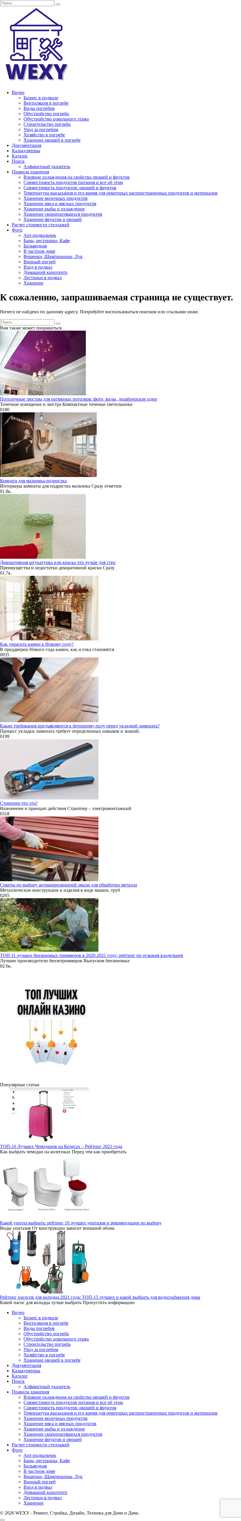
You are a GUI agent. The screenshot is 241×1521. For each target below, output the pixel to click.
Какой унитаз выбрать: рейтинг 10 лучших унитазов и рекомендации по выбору (81, 1222)
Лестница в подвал (43, 277)
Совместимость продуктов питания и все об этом (73, 182)
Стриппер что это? (19, 803)
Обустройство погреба (46, 113)
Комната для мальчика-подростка (33, 480)
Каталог (20, 155)
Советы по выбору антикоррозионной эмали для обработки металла (68, 884)
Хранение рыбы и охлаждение (54, 208)
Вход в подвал (38, 267)
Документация (26, 145)
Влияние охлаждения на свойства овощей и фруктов (77, 177)
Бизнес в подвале (41, 97)
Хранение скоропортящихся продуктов (63, 214)
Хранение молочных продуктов (56, 198)
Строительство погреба (47, 124)
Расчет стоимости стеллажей (40, 224)
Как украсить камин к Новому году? (36, 644)
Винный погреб (40, 261)
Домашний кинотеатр (45, 272)
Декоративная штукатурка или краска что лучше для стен (58, 562)
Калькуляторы (26, 150)
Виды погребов (39, 108)
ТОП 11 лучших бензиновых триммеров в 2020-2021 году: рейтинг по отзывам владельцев (91, 955)
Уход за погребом (41, 129)
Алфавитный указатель (47, 166)
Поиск (18, 161)
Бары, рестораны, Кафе (47, 240)
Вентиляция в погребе (46, 103)
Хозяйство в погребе (44, 134)
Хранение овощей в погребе (52, 140)
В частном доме (39, 251)
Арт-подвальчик (40, 235)
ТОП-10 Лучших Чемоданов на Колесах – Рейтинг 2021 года (61, 1146)
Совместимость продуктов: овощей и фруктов (70, 187)
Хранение (33, 282)
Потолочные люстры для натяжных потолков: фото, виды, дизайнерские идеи (78, 398)
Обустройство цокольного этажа (56, 118)
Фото (17, 229)
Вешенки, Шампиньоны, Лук (53, 256)
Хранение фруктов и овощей (53, 219)
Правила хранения (30, 171)
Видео (18, 92)
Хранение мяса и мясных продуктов (60, 203)
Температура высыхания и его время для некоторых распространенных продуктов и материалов (120, 192)
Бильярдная (35, 245)
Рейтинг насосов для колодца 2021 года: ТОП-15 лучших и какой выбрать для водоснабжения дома (100, 1297)
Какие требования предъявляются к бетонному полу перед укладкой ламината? (80, 725)
